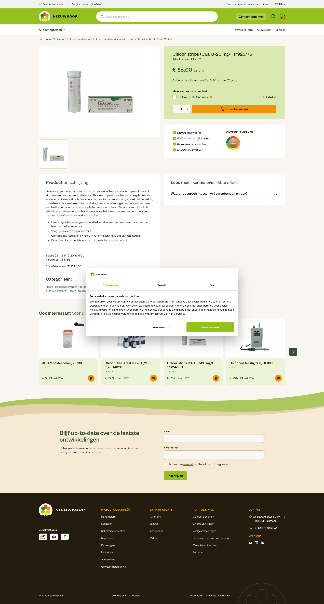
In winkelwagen (237, 109)
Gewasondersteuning (113, 566)
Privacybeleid (195, 595)
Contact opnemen (251, 16)
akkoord (188, 464)
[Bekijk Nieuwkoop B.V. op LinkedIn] (262, 542)
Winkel (49, 39)
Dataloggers (108, 545)
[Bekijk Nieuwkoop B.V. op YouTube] (250, 542)
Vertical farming (244, 29)
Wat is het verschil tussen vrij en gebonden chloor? (209, 194)
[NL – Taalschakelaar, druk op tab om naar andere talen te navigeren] (280, 4)
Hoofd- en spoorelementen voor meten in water (113, 39)
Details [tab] (162, 285)
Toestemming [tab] (111, 285)
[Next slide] (293, 352)
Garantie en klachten (205, 545)
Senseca (280, 29)
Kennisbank (254, 4)
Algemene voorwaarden (218, 595)
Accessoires (108, 559)
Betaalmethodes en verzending (211, 538)
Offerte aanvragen (203, 523)
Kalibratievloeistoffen (113, 531)
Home (41, 39)
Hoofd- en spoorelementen (78, 39)
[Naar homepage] (58, 16)
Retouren (198, 552)
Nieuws (242, 4)
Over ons (231, 4)
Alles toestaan (210, 327)
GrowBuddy (264, 29)
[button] (53, 154)
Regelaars (107, 538)
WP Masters (133, 595)
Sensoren (106, 523)
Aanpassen (159, 327)
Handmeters (108, 516)
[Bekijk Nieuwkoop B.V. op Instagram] (256, 542)
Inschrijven (175, 475)
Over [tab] (212, 285)
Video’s (265, 4)
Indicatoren (59, 39)
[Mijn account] (273, 16)
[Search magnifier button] (102, 16)
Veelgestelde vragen (204, 531)
